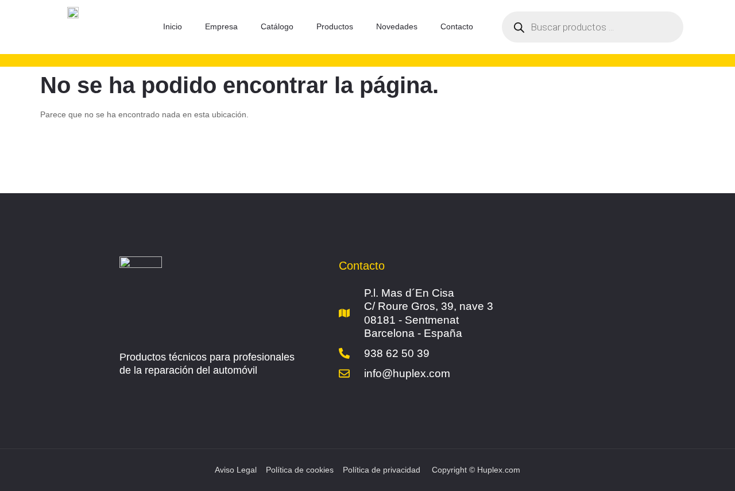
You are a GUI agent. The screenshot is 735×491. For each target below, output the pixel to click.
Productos (334, 26)
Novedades (396, 26)
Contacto (456, 26)
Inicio (172, 26)
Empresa (221, 26)
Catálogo (277, 26)
